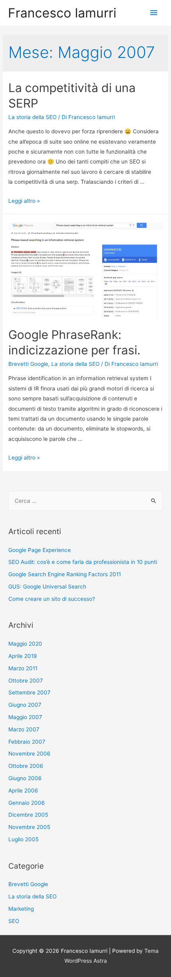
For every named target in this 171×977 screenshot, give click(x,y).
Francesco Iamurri (62, 13)
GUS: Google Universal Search (47, 586)
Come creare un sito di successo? (51, 599)
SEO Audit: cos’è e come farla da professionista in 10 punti (82, 562)
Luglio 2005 (23, 839)
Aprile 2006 (23, 790)
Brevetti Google (28, 364)
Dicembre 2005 (28, 815)
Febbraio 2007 (26, 742)
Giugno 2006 (25, 778)
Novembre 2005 (29, 827)
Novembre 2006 (29, 753)
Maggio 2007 (25, 717)
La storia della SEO (32, 117)
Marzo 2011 (22, 668)
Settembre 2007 (29, 692)
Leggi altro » (24, 201)
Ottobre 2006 (25, 766)
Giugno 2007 (24, 705)
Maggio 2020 (25, 643)
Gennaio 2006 (26, 803)
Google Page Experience (39, 550)
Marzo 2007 (23, 729)
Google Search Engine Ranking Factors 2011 (64, 574)
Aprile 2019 (22, 656)
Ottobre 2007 (25, 680)
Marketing (21, 909)
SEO (13, 921)
